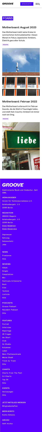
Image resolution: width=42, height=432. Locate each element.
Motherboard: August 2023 (19, 27)
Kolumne (5, 44)
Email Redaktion (9, 226)
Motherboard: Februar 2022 (19, 101)
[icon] (38, 4)
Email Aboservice (9, 229)
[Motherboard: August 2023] (21, 72)
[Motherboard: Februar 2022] (21, 146)
